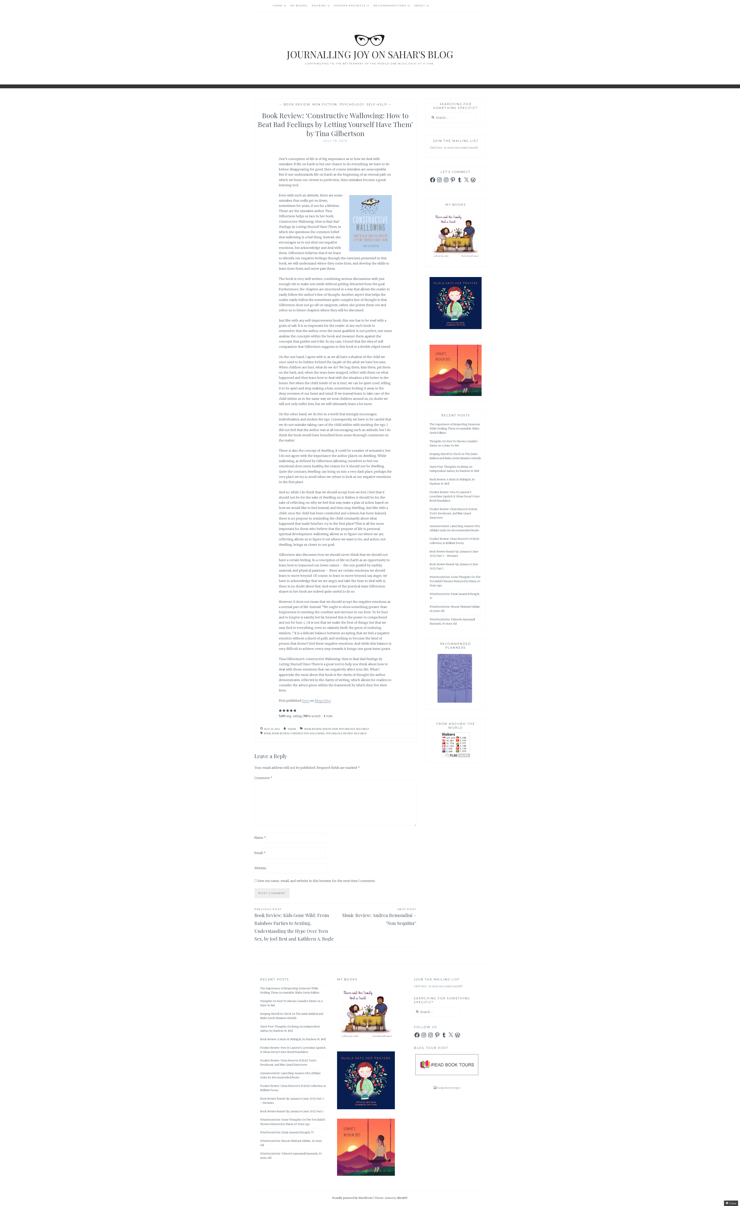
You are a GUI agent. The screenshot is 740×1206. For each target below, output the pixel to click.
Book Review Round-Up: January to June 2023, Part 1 (291, 1111)
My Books (298, 5)
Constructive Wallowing (307, 733)
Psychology (352, 104)
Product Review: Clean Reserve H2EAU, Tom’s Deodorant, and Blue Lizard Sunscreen (454, 513)
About (419, 5)
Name (260, 838)
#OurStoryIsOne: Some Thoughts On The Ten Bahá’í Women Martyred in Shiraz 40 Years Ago (455, 581)
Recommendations (389, 5)
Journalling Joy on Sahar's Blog (370, 54)
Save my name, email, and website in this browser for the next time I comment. (316, 881)
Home (277, 5)
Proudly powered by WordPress (352, 1198)
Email (260, 853)
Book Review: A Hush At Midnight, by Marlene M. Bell (293, 1039)
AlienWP (402, 1198)
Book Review (297, 104)
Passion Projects (349, 5)
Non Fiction (324, 104)
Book (267, 733)
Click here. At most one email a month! (454, 147)
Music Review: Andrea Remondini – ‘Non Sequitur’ (379, 917)
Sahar (292, 729)
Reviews (319, 5)
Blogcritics (323, 700)
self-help (360, 733)
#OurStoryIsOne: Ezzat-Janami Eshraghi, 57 (287, 1132)
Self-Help (377, 104)
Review (348, 733)
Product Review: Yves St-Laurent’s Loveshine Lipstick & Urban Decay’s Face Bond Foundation (455, 496)
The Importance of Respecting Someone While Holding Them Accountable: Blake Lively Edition (455, 429)
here (306, 700)
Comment (263, 778)
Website (260, 868)
